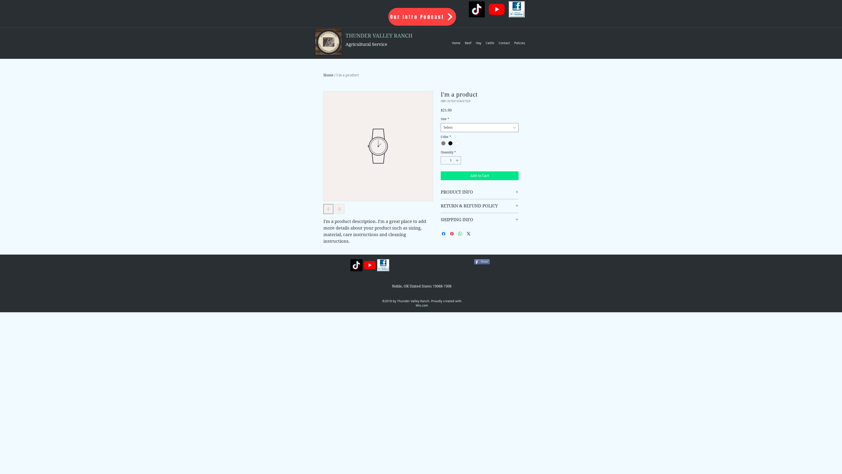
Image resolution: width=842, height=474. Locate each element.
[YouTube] (497, 9)
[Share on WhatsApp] (460, 233)
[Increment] (457, 160)
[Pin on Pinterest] (452, 233)
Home (328, 75)
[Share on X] (468, 233)
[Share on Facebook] (443, 233)
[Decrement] (444, 160)
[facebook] (517, 9)
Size (445, 119)
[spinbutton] (451, 160)
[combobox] (480, 127)
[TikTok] (477, 9)
